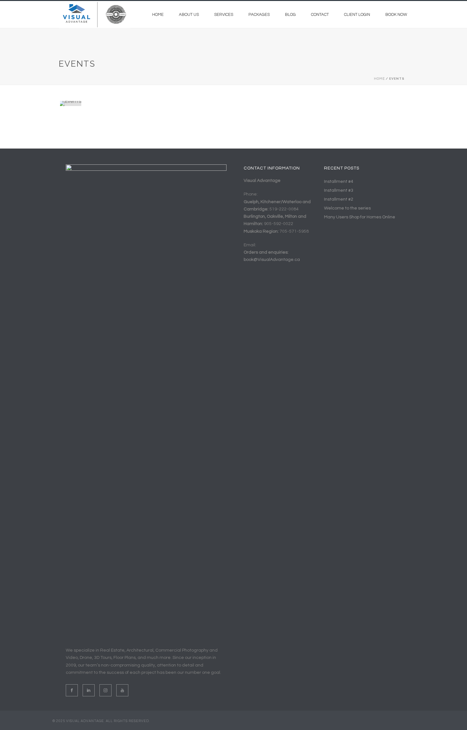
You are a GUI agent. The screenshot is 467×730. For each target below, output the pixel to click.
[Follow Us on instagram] (105, 690)
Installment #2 (338, 199)
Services (223, 14)
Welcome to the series (347, 208)
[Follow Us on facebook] (72, 690)
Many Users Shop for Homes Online (359, 217)
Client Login (357, 14)
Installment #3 (338, 190)
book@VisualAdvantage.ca (272, 259)
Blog (290, 14)
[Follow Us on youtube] (122, 690)
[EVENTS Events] (117, 103)
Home (158, 14)
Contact (320, 14)
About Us (189, 14)
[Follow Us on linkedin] (89, 690)
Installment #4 (338, 181)
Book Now (396, 14)
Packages (259, 14)
